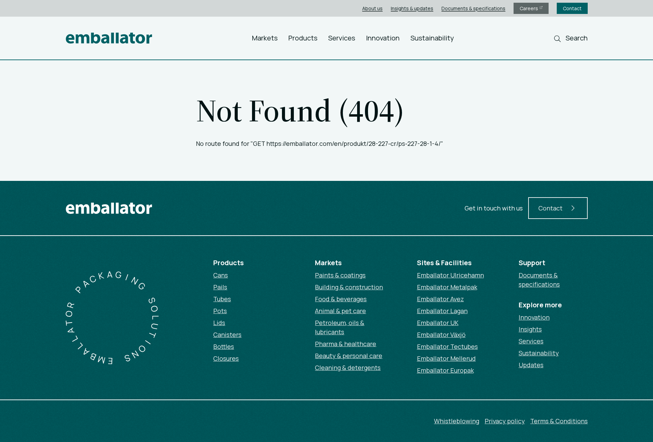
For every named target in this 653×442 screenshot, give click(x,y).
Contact (572, 8)
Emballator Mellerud (446, 358)
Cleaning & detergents (348, 367)
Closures (226, 358)
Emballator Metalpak (447, 287)
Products (302, 37)
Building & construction (349, 287)
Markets (265, 37)
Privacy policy (505, 421)
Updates (531, 365)
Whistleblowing (456, 421)
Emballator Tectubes (447, 346)
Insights (530, 329)
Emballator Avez (440, 299)
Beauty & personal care (348, 356)
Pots (220, 311)
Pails (220, 287)
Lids (219, 323)
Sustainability (432, 37)
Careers (529, 8)
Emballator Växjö (441, 334)
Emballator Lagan (442, 311)
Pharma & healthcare (345, 344)
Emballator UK (437, 323)
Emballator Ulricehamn (450, 275)
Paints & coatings (340, 275)
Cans (220, 275)
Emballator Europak (445, 370)
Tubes (222, 299)
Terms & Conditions (559, 421)
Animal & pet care (340, 311)
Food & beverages (341, 299)
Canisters (227, 334)
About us (372, 8)
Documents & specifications (473, 8)
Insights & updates (412, 8)
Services (341, 37)
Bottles (223, 346)
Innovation (383, 37)
